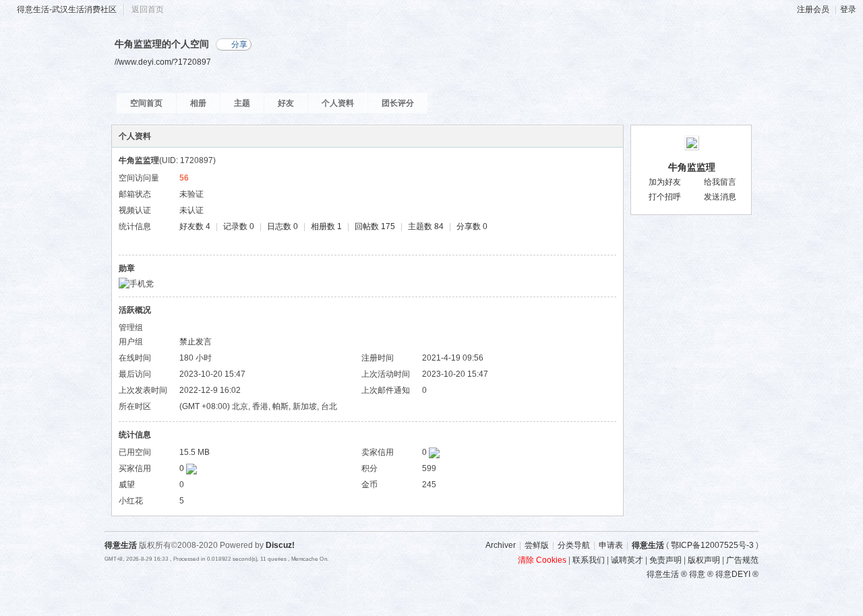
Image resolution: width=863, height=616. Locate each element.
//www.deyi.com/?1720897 (163, 61)
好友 (286, 103)
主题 (242, 103)
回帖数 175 (375, 226)
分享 (239, 44)
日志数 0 (282, 226)
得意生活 (648, 545)
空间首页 (146, 103)
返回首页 (147, 9)
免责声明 (665, 560)
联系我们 (588, 560)
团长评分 (398, 103)
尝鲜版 (537, 545)
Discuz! (280, 545)
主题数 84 (426, 226)
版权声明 (704, 560)
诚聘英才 (627, 560)
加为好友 (665, 182)
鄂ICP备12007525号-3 (712, 545)
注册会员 (813, 9)
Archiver (500, 545)
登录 (848, 9)
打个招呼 (665, 197)
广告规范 (742, 560)
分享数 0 (471, 226)
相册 (198, 103)
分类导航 (574, 545)
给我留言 (720, 182)
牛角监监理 (691, 167)
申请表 (611, 545)
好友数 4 (194, 226)
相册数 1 (326, 226)
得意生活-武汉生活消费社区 (67, 9)
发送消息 (720, 197)
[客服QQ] (775, 431)
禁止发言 (195, 341)
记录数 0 (238, 226)
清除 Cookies (542, 560)
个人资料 (338, 103)
